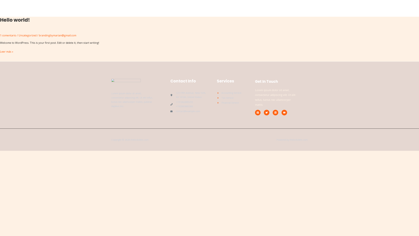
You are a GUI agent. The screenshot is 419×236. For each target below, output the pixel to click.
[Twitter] (266, 112)
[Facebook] (258, 112)
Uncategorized (27, 35)
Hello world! (15, 19)
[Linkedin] (275, 112)
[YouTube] (284, 112)
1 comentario (8, 35)
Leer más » (6, 51)
